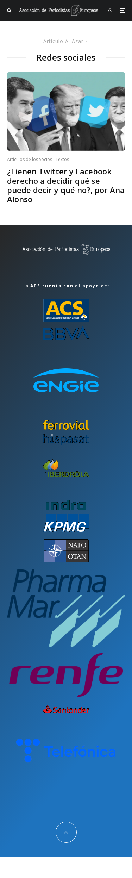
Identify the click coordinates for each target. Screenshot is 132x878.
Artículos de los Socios (29, 159)
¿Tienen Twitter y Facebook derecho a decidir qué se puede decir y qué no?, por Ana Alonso (66, 185)
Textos (62, 159)
